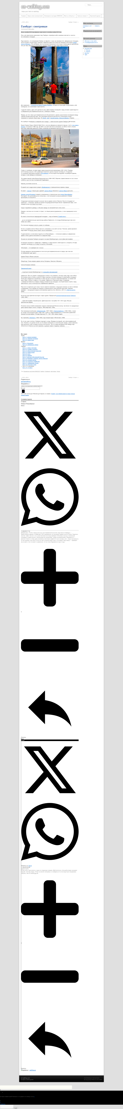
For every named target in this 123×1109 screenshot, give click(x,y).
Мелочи (87, 53)
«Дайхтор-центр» (70, 290)
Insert (15, 1108)
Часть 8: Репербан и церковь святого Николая (35, 358)
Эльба (58, 371)
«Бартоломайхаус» (59, 311)
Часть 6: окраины (27, 355)
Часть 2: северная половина (30, 338)
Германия (47, 371)
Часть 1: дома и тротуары (29, 348)
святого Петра (48, 191)
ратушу (29, 191)
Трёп (86, 54)
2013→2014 (24, 22)
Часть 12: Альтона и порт (29, 364)
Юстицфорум (44, 173)
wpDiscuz (33, 1070)
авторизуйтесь (26, 381)
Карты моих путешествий (35, 16)
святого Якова (63, 191)
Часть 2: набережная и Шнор (30, 345)
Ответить (3, 1104)
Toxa (22, 739)
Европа (88, 51)
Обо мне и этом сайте (91, 41)
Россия (88, 50)
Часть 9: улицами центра (29, 360)
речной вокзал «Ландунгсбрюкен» (60, 118)
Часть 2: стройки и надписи (29, 349)
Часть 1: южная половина (29, 337)
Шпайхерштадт (46, 187)
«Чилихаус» (32, 317)
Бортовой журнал (95, 16)
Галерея (23, 16)
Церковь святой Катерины (28, 194)
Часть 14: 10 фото (27, 367)
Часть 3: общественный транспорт (31, 351)
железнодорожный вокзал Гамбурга (66, 295)
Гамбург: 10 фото (73, 22)
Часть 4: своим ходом (28, 352)
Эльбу (44, 118)
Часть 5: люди (26, 354)
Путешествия (88, 48)
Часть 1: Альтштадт (27, 343)
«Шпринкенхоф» (41, 311)
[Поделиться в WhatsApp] (50, 529)
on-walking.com (35, 6)
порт (48, 118)
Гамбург (42, 371)
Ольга (30, 865)
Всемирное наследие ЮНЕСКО (53, 16)
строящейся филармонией (50, 272)
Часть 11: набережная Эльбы (30, 363)
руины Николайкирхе (66, 194)
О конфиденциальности (91, 42)
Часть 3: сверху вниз (28, 340)
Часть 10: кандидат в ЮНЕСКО (31, 361)
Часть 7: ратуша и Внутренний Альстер (33, 357)
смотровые (53, 371)
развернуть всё (87, 26)
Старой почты (62, 216)
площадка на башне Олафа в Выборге (41, 105)
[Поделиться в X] (50, 463)
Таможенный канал (26, 268)
